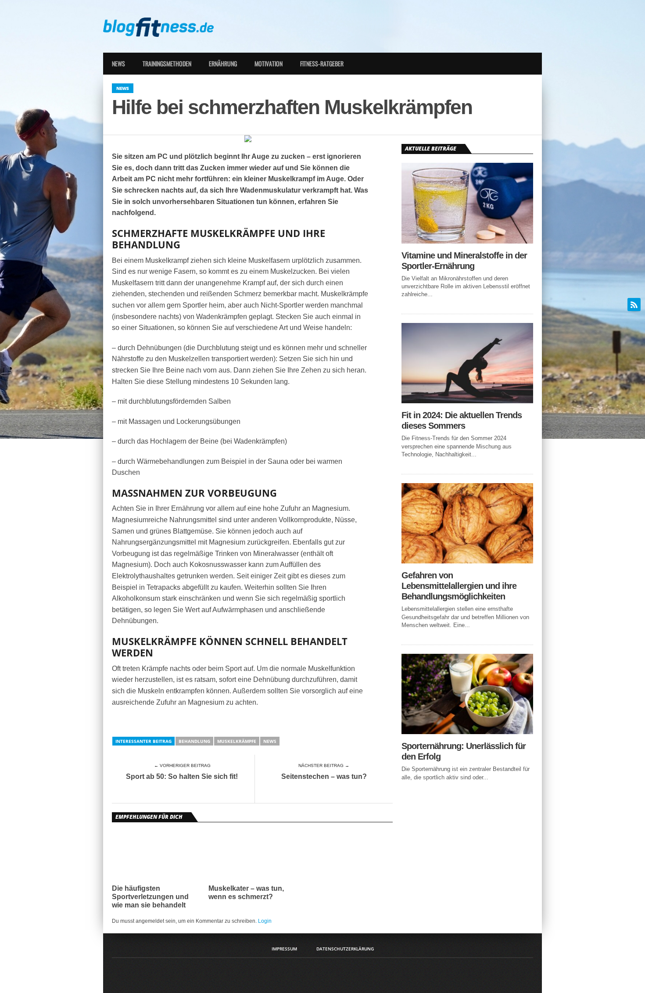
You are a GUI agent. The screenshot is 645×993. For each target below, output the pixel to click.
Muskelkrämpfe (236, 741)
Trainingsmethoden (167, 63)
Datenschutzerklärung (345, 948)
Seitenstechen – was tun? (324, 776)
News (118, 63)
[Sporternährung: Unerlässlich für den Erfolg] (467, 731)
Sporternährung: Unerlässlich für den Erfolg (463, 751)
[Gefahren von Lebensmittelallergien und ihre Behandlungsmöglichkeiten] (467, 561)
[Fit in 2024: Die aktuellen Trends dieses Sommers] (467, 401)
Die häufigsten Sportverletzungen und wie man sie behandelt (150, 897)
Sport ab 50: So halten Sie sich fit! (182, 776)
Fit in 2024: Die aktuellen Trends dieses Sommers (461, 420)
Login (265, 921)
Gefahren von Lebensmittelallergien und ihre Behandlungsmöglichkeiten (458, 585)
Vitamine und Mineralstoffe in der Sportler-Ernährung (464, 261)
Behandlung (194, 741)
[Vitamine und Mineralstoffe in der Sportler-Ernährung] (467, 241)
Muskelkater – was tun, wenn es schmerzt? (246, 892)
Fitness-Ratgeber (322, 63)
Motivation (268, 63)
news (269, 741)
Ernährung (223, 63)
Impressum (284, 948)
